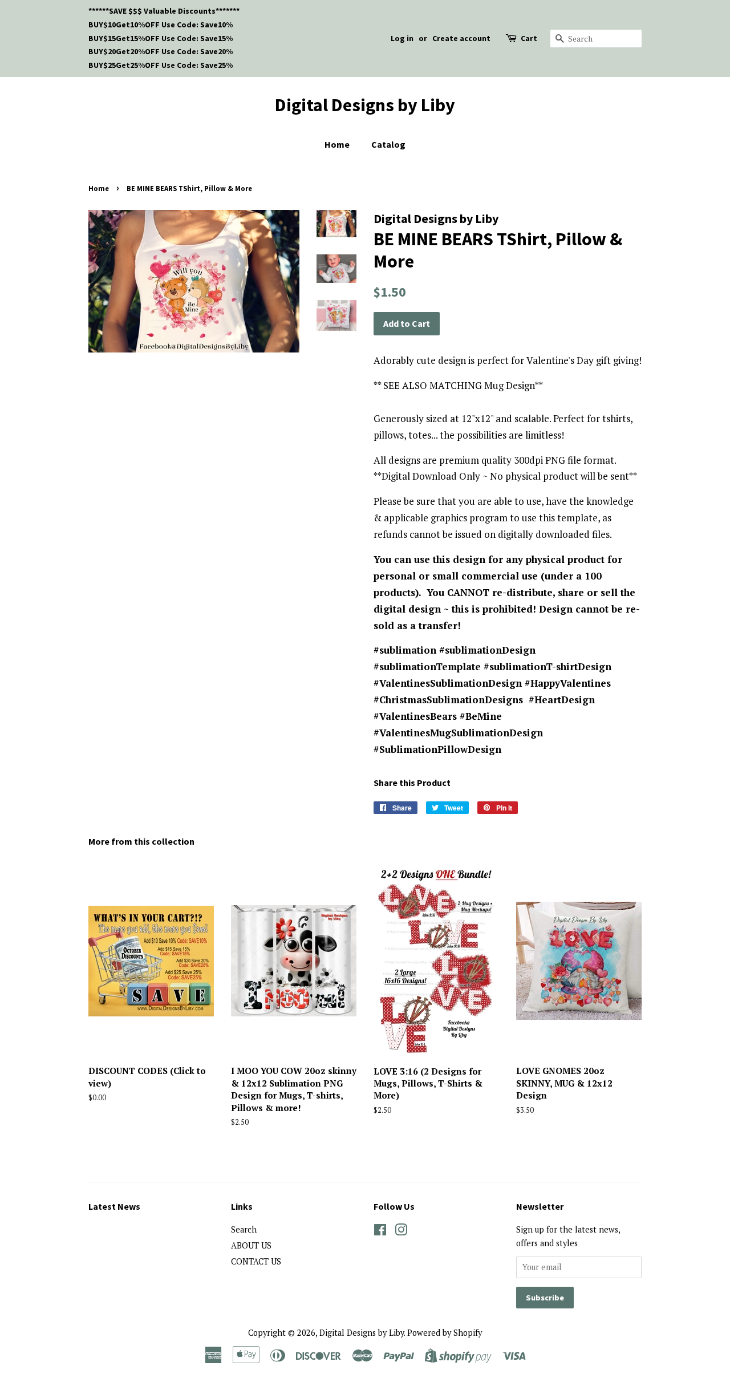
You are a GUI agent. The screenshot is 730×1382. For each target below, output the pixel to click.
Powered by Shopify (444, 1332)
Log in (402, 38)
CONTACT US (256, 1261)
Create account (461, 38)
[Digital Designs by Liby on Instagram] (401, 1231)
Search (244, 1229)
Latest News (114, 1206)
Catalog (388, 144)
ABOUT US (251, 1245)
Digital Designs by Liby (365, 105)
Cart (529, 38)
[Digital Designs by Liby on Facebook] (380, 1231)
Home (337, 144)
